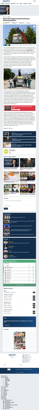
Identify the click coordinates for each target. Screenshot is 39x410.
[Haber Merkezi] (6, 151)
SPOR (18, 3)
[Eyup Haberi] (6, 1)
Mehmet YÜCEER (11, 246)
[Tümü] (34, 239)
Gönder (5, 208)
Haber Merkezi (12, 150)
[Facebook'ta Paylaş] (4, 45)
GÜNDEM (2, 3)
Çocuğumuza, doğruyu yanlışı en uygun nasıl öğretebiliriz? (18, 252)
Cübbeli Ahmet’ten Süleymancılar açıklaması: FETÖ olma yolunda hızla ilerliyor (26, 169)
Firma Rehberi (6, 390)
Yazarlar (5, 389)
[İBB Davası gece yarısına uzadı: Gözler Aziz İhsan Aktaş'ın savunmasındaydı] (11, 162)
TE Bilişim (21, 372)
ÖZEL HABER (13, 3)
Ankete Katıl (6, 325)
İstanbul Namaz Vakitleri (9, 402)
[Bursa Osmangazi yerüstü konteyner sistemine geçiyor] (19, 34)
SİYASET (29, 3)
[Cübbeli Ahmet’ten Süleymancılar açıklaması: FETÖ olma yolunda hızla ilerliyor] (27, 162)
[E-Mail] (10, 153)
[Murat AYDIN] (6, 242)
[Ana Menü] (35, 1)
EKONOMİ (25, 3)
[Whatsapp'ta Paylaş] (7, 45)
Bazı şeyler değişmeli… (12, 256)
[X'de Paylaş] (6, 45)
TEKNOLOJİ (7, 3)
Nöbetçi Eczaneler (27, 354)
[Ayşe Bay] (6, 251)
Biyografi (5, 394)
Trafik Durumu (7, 403)
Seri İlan (4, 391)
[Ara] (33, 1)
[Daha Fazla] (9, 45)
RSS (9, 369)
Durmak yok (10, 247)
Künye (4, 396)
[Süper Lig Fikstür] (34, 288)
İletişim (4, 397)
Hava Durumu (26, 355)
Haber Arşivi (26, 362)
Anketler (5, 395)
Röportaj (5, 392)
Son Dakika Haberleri (9, 407)
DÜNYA (21, 3)
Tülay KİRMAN (10, 255)
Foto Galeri (5, 386)
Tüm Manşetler (8, 406)
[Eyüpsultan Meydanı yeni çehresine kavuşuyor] (11, 188)
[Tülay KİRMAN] (6, 256)
